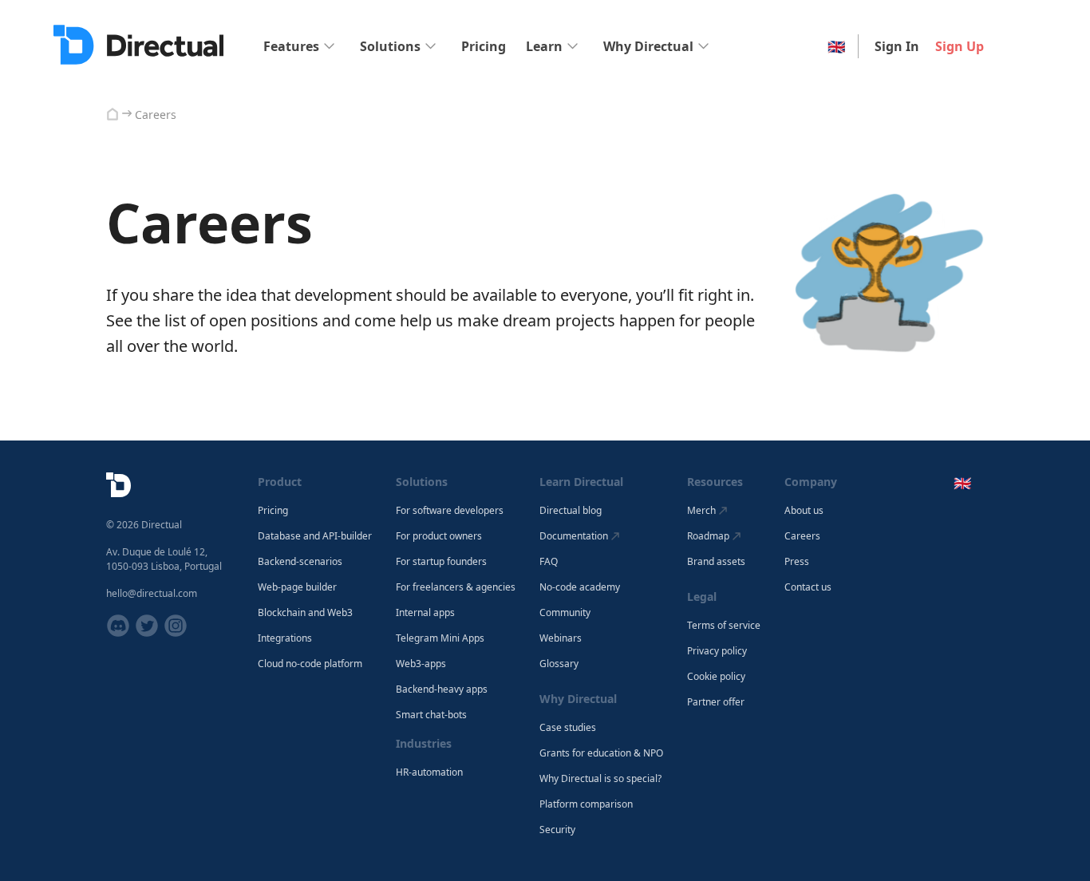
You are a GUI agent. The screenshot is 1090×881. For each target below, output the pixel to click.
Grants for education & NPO (601, 753)
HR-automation (429, 772)
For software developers (450, 510)
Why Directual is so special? (600, 778)
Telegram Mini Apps (440, 638)
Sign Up (959, 46)
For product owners (439, 536)
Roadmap (708, 536)
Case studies (567, 727)
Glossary (559, 664)
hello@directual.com (151, 593)
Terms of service (723, 625)
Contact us (807, 587)
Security (557, 830)
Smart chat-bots (431, 715)
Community (564, 612)
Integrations (285, 638)
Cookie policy (716, 676)
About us (803, 510)
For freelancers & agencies (455, 587)
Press (796, 561)
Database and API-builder (315, 536)
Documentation (573, 536)
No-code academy (579, 587)
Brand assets (716, 561)
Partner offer (715, 702)
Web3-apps (421, 664)
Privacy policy (717, 651)
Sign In (897, 46)
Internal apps (425, 612)
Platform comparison (586, 804)
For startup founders (441, 561)
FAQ (548, 561)
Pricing (483, 46)
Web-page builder (297, 587)
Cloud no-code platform (310, 664)
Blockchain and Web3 (305, 612)
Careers (802, 536)
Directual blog (570, 510)
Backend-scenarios (300, 561)
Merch (701, 510)
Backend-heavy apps (442, 689)
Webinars (560, 638)
